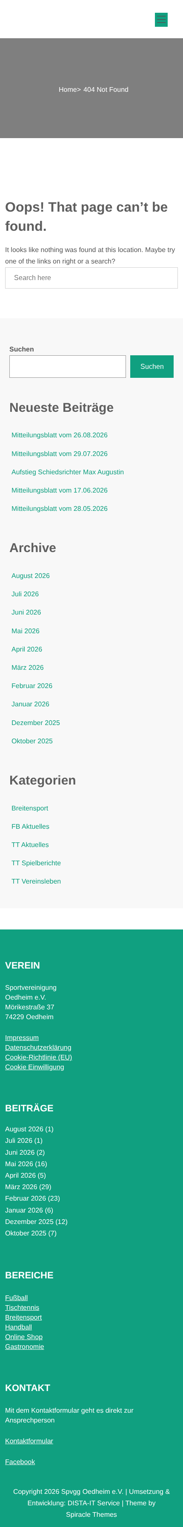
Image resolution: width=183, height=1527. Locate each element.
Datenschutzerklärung (38, 1047)
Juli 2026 (25, 594)
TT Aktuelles (30, 845)
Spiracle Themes (91, 1515)
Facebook (20, 1462)
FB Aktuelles (30, 826)
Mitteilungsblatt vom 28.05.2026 (59, 509)
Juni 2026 (26, 612)
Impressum (22, 1038)
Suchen (21, 349)
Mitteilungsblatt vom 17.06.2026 (59, 490)
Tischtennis (22, 1308)
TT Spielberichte (36, 863)
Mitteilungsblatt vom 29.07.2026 (59, 454)
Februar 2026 (31, 686)
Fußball (16, 1298)
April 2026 (26, 649)
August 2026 (30, 576)
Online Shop (24, 1337)
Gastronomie (24, 1347)
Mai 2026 (25, 631)
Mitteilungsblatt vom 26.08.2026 (59, 435)
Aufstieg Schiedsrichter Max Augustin (67, 472)
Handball (18, 1327)
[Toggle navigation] (160, 18)
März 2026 (27, 667)
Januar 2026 (30, 704)
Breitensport (29, 808)
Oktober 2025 (32, 741)
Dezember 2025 (35, 723)
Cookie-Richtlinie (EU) (38, 1057)
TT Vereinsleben (36, 881)
